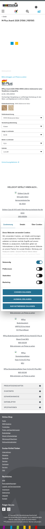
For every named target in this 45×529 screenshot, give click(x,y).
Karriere (4, 467)
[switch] (39, 269)
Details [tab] (22, 224)
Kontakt (4, 498)
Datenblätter (10, 402)
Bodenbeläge (6, 433)
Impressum (5, 489)
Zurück (5, 16)
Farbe (4, 421)
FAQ (3, 470)
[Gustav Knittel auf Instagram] (8, 509)
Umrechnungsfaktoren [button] (9, 162)
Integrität (5, 495)
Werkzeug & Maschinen (9, 439)
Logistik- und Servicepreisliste (11, 486)
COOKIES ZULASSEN (22, 292)
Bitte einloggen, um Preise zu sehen (14, 77)
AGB (3, 480)
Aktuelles (5, 455)
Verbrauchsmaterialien (9, 442)
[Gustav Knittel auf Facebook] (3, 509)
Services (4, 461)
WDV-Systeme (6, 424)
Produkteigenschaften (13, 385)
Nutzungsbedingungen (9, 483)
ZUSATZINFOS (9, 391)
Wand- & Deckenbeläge (9, 436)
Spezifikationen (10, 407)
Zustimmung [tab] (8, 224)
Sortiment (5, 464)
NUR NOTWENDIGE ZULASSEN (22, 306)
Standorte (5, 458)
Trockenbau (6, 427)
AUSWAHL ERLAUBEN (22, 299)
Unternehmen (6, 452)
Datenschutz (6, 492)
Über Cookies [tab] (37, 224)
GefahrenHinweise (11, 396)
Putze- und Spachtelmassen (11, 430)
